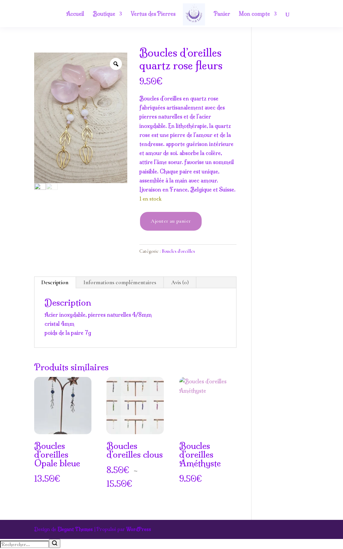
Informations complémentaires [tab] (119, 282)
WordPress (138, 529)
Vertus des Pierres (153, 14)
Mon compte (254, 14)
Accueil (75, 14)
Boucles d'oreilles (178, 251)
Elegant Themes (75, 529)
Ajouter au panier (171, 221)
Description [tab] (54, 282)
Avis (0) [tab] (180, 282)
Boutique (104, 14)
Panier (222, 14)
